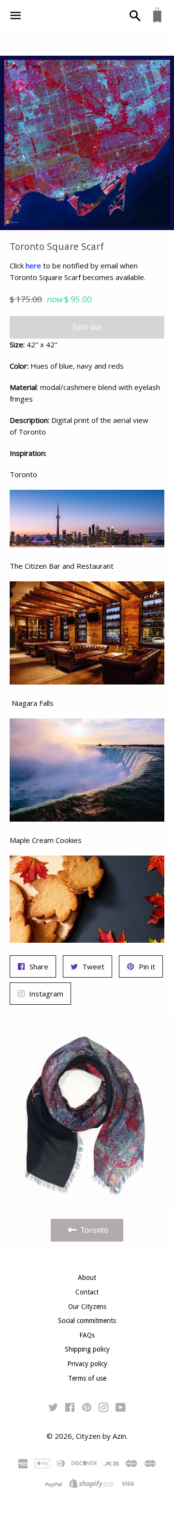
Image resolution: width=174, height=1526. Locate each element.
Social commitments (87, 1320)
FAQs (87, 1335)
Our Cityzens (87, 1306)
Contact (87, 1292)
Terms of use (87, 1378)
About (87, 1277)
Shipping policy (87, 1349)
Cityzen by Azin (101, 1436)
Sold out (87, 327)
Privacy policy (87, 1364)
